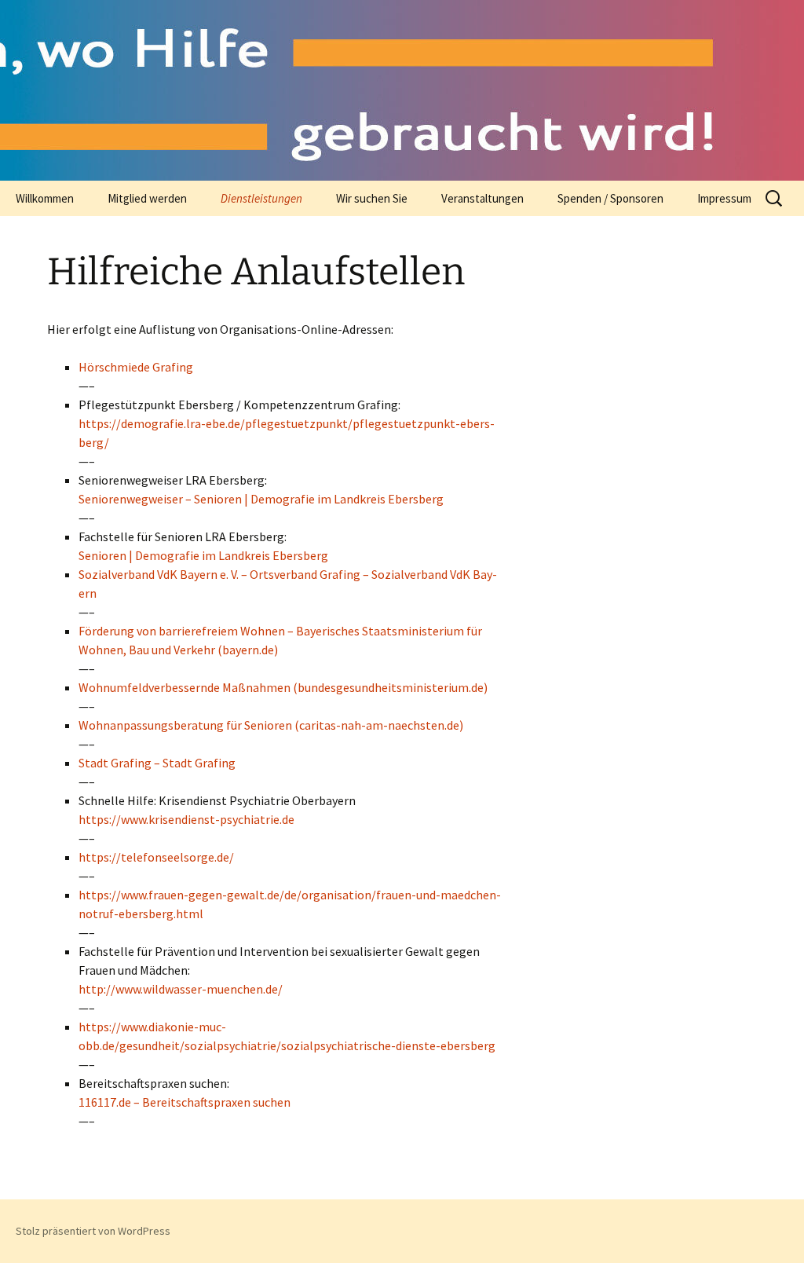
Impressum (724, 198)
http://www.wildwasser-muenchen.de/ (181, 989)
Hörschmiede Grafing (136, 367)
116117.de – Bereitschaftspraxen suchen (185, 1102)
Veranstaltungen (482, 198)
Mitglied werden (147, 198)
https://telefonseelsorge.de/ (156, 857)
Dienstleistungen (261, 198)
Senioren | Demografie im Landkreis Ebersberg (203, 555)
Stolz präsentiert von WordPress (93, 1231)
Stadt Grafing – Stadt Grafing (157, 763)
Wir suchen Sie (371, 198)
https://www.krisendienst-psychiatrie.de (186, 819)
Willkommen (45, 198)
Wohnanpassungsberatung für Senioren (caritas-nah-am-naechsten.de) (271, 725)
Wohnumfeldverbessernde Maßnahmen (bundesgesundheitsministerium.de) (283, 687)
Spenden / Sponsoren (610, 198)
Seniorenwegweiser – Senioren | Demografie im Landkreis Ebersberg (261, 499)
